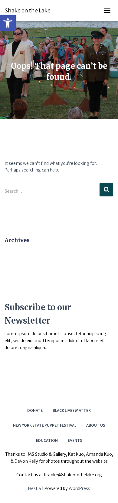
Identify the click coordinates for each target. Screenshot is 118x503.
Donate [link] (35, 410)
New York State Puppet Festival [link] (44, 425)
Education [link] (47, 440)
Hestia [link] (34, 488)
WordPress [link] (79, 488)
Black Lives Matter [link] (72, 410)
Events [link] (75, 440)
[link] (8, 23)
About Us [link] (95, 425)
